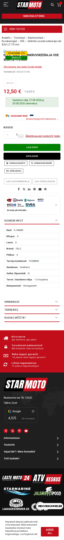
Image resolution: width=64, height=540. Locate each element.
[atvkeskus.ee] (47, 483)
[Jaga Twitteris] (24, 189)
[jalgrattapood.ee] (47, 496)
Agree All (50, 531)
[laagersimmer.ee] (16, 509)
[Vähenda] (7, 134)
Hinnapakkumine (43, 163)
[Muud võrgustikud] (45, 189)
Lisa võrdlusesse (44, 181)
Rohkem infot (13, 221)
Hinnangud (12, 302)
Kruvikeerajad (9, 41)
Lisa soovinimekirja (18, 181)
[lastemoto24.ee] (17, 483)
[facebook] (6, 431)
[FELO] (10, 83)
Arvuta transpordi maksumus (41, 119)
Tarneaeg (11, 310)
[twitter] (12, 431)
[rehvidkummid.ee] (47, 509)
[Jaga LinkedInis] (29, 189)
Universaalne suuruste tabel (42, 136)
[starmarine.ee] (17, 496)
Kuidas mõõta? (15, 318)
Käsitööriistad (35, 38)
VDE (22, 41)
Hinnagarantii (17, 163)
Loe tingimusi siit (28, 534)
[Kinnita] (34, 189)
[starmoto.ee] (29, 5)
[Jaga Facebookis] (18, 189)
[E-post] (40, 189)
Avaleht (6, 38)
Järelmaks (15, 170)
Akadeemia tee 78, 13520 (18, 398)
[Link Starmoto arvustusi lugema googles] (21, 423)
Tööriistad (19, 38)
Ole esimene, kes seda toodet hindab (23, 66)
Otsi (52, 5)
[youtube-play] (26, 431)
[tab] (32, 220)
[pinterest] (19, 431)
